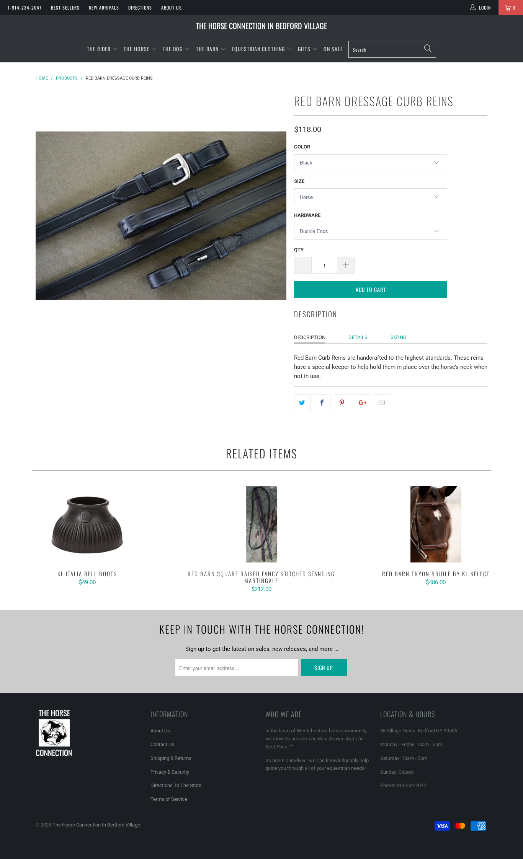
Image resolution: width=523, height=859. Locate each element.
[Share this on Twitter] (302, 402)
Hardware (307, 215)
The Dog (173, 49)
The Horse (137, 49)
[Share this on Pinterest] (342, 402)
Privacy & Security (169, 772)
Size (299, 181)
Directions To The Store (175, 785)
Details (358, 337)
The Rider (99, 49)
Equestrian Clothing (259, 49)
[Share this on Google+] (362, 402)
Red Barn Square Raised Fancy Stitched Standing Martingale (261, 524)
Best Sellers (65, 7)
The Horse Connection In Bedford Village (261, 25)
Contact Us (162, 744)
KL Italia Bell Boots (87, 524)
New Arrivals (104, 7)
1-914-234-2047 (25, 7)
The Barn (207, 49)
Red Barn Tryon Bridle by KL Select (436, 524)
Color (302, 147)
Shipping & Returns (170, 758)
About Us (171, 7)
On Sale (333, 49)
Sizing (399, 337)
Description (309, 337)
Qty (299, 250)
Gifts (305, 49)
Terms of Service (168, 799)
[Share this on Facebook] (322, 402)
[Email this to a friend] (382, 402)
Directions (140, 7)
